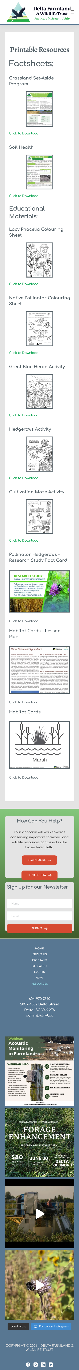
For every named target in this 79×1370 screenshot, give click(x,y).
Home (39, 948)
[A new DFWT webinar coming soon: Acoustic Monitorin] (39, 1071)
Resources (39, 983)
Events (39, 972)
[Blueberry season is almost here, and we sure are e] (39, 1213)
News (39, 977)
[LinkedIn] (43, 1364)
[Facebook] (28, 1364)
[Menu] (72, 12)
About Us (39, 954)
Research (39, 966)
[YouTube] (51, 1364)
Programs (39, 960)
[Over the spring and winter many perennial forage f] (39, 1142)
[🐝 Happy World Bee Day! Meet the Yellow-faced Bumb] (39, 1285)
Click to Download (24, 133)
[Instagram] (35, 1364)
